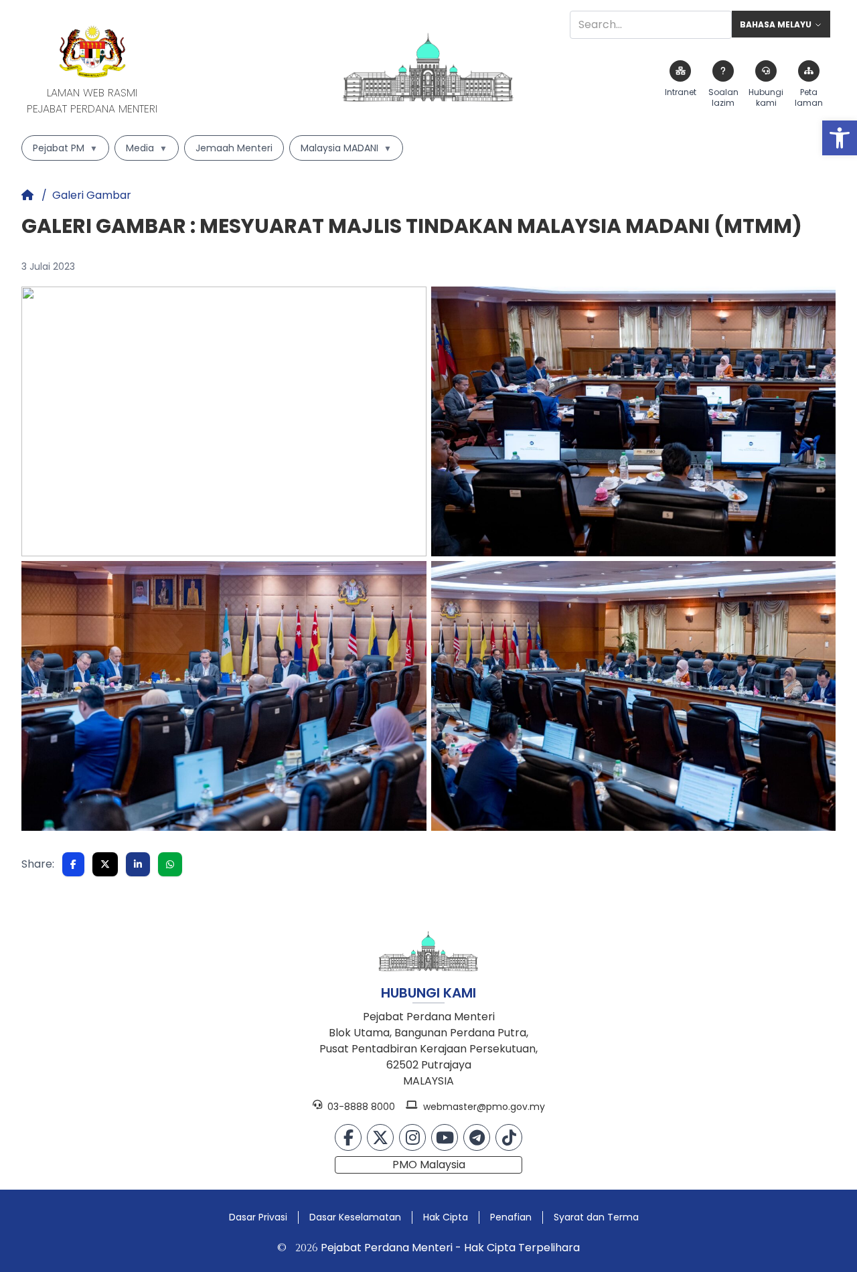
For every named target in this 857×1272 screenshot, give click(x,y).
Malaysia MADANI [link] (346, 148)
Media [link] (146, 148)
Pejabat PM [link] (65, 148)
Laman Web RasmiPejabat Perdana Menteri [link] (92, 100)
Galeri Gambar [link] (91, 195)
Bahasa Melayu (775, 24)
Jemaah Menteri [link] (234, 148)
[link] (839, 138)
